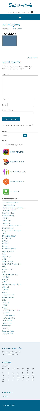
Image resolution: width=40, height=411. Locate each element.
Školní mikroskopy (8, 213)
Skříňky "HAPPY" (8, 261)
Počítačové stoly (8, 295)
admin (20, 28)
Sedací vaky (6, 256)
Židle (4, 272)
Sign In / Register (13, 12)
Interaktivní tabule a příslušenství (13, 208)
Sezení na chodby (8, 331)
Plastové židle (7, 320)
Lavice (4, 292)
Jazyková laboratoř (9, 210)
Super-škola (20, 5)
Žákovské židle (7, 333)
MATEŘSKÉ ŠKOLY (9, 236)
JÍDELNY (5, 218)
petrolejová (33, 57)
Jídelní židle (6, 223)
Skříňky (4, 259)
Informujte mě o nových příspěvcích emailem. (17, 125)
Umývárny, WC (7, 269)
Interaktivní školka (8, 205)
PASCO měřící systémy (10, 274)
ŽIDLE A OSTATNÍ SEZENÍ (11, 310)
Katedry (5, 289)
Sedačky (5, 328)
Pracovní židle (7, 323)
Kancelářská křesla (8, 315)
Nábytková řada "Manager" (11, 231)
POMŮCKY (6, 277)
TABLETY (5, 303)
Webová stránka (8, 110)
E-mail (4, 105)
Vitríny (4, 308)
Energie (5, 279)
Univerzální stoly (8, 297)
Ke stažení (5, 396)
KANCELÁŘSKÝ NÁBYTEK (11, 226)
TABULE (5, 305)
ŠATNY (4, 282)
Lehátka (5, 243)
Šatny (4, 254)
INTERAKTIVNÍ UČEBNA (11, 203)
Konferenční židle (8, 318)
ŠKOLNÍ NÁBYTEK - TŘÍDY (11, 285)
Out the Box (11, 405)
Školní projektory (8, 216)
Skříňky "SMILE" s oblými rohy (12, 264)
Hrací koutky (6, 238)
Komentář (5, 74)
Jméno (5, 99)
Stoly (4, 233)
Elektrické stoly (7, 228)
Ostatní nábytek (8, 251)
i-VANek (5, 241)
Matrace (5, 246)
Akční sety (6, 287)
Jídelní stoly (6, 221)
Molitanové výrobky (9, 249)
